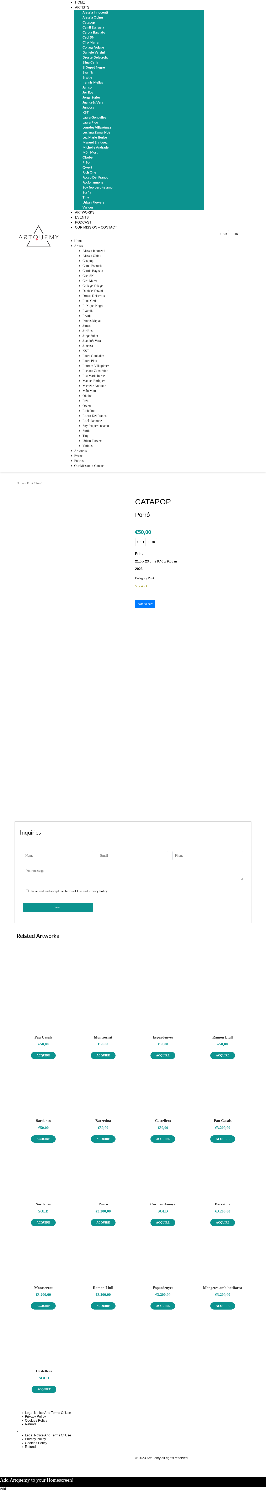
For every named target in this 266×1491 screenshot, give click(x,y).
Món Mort (90, 152)
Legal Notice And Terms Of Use (48, 1413)
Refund (30, 1424)
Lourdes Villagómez (97, 127)
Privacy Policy (35, 1416)
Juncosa (88, 107)
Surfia (87, 192)
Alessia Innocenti (95, 12)
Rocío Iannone (93, 182)
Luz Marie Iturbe (95, 137)
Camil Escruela (93, 27)
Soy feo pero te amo (97, 187)
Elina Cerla (90, 62)
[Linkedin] (191, 1416)
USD (223, 234)
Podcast (83, 222)
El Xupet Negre (94, 67)
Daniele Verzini (94, 52)
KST (86, 112)
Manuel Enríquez (95, 142)
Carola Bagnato (94, 32)
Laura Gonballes (94, 117)
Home (80, 2)
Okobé (88, 157)
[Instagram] (180, 1416)
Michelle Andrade (96, 147)
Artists (82, 7)
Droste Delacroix (95, 57)
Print (30, 483)
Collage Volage (93, 47)
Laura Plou (90, 122)
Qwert (87, 167)
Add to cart (145, 604)
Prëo (86, 162)
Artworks (85, 212)
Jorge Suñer (91, 97)
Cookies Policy (36, 1420)
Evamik (88, 72)
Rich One (89, 172)
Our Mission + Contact (96, 227)
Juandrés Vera (93, 102)
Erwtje (87, 77)
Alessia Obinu (93, 17)
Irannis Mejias (93, 82)
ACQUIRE (43, 1055)
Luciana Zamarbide (96, 132)
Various (88, 207)
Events (82, 217)
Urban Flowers (93, 202)
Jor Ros (88, 92)
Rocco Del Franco (95, 177)
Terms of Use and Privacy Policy (86, 891)
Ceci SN (88, 37)
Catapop (89, 22)
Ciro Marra (91, 42)
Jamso (87, 87)
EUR (235, 234)
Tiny (86, 197)
